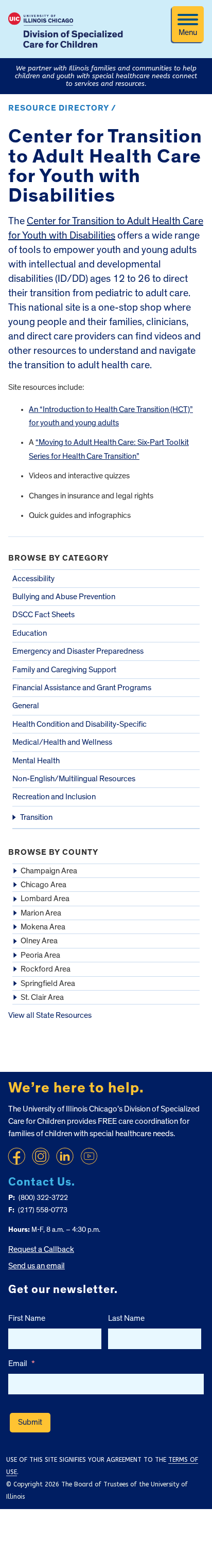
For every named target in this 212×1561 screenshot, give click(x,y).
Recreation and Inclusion (54, 797)
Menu (188, 32)
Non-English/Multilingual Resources (73, 779)
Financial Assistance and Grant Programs (81, 688)
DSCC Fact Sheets (43, 615)
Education (29, 633)
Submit (30, 1422)
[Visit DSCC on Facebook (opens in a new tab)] (16, 1156)
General (25, 706)
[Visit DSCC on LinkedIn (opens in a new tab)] (65, 1156)
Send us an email (36, 1266)
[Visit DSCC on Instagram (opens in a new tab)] (40, 1156)
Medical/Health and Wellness (62, 742)
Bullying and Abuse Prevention (63, 597)
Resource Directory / (62, 108)
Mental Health (36, 761)
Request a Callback (41, 1249)
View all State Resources (50, 1015)
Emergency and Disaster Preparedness (78, 651)
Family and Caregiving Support (64, 670)
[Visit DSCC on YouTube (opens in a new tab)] (89, 1156)
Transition (36, 817)
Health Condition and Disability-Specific (79, 724)
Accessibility (33, 579)
